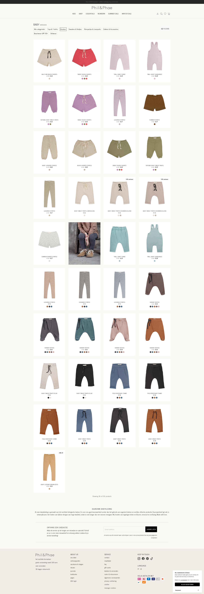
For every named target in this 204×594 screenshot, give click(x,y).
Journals (73, 571)
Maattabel (107, 560)
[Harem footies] (155, 284)
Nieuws (72, 567)
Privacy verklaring (110, 581)
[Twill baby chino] (119, 56)
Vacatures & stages (76, 564)
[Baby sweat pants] (84, 421)
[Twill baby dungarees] (155, 56)
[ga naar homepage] (102, 7)
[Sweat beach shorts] (84, 56)
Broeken (63, 29)
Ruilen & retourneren (111, 574)
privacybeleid (140, 535)
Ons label (73, 557)
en (138, 568)
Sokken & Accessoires (110, 29)
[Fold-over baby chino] (119, 375)
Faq (105, 564)
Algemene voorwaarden (112, 577)
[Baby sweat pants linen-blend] (84, 193)
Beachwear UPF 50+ (41, 33)
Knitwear (54, 33)
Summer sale (113, 13)
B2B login (73, 581)
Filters (166, 28)
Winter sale (127, 13)
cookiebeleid (184, 580)
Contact (106, 557)
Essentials (90, 13)
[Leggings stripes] (119, 101)
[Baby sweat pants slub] (49, 375)
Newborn (101, 13)
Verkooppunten (75, 560)
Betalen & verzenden (111, 571)
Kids (74, 13)
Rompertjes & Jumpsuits (92, 29)
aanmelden (151, 529)
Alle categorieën (39, 29)
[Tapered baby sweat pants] (49, 101)
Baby (81, 13)
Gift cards (107, 567)
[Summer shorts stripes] (49, 238)
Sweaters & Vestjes (75, 29)
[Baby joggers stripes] (49, 147)
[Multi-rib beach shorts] (49, 56)
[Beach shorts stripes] (84, 147)
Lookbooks (73, 574)
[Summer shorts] (155, 101)
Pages (72, 577)
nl (141, 568)
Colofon (106, 584)
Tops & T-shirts (53, 29)
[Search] (158, 13)
